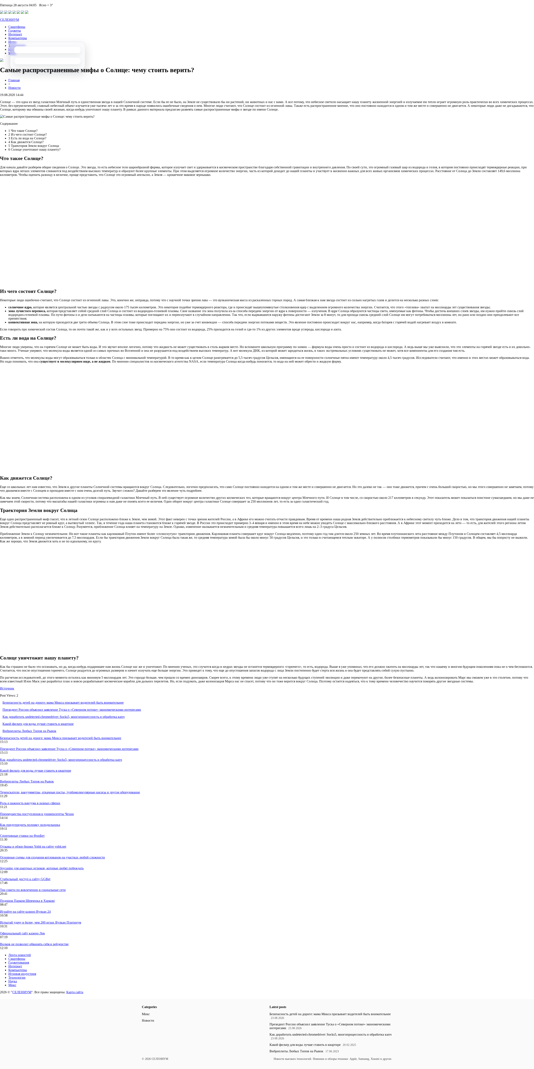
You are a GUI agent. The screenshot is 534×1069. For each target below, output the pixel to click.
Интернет (15, 34)
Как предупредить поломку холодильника (30, 825)
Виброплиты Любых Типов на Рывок (29, 731)
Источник (7, 688)
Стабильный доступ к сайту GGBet (25, 879)
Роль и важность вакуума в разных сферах (30, 803)
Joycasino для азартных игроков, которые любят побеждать (42, 868)
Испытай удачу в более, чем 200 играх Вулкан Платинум (40, 922)
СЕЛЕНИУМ (9, 19)
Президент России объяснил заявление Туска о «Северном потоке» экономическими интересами (72, 709)
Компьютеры (17, 38)
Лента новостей (19, 955)
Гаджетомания (18, 962)
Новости (14, 88)
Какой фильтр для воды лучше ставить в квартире (38, 724)
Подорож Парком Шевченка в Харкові (27, 901)
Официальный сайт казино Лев (22, 933)
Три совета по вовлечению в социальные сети (33, 890)
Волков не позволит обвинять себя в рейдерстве (34, 944)
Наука (12, 981)
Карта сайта (74, 992)
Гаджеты (14, 30)
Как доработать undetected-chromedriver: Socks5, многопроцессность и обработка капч (64, 717)
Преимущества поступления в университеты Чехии (37, 814)
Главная (14, 80)
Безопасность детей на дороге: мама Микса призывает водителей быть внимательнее (63, 702)
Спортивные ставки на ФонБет (22, 835)
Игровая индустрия (22, 974)
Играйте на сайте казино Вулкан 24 (25, 911)
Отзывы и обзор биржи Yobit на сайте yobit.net (33, 846)
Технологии (16, 977)
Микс (12, 985)
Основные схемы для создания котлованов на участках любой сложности (52, 857)
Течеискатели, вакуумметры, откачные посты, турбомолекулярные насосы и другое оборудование (70, 792)
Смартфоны (16, 27)
